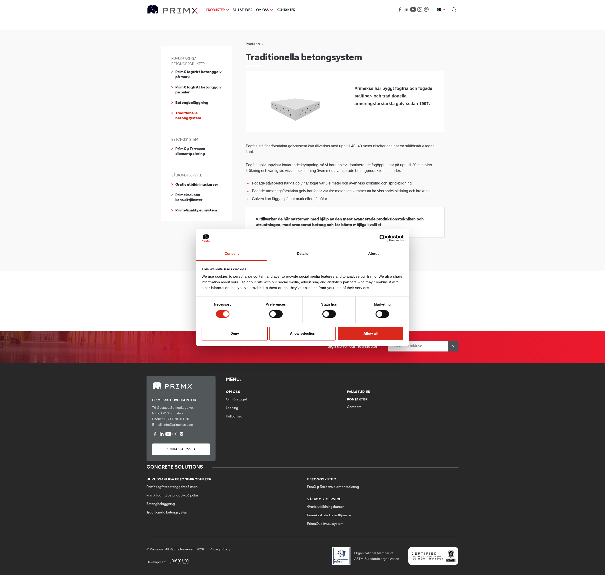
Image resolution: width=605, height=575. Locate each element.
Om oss (262, 10)
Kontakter (286, 10)
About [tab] (373, 254)
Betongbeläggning (191, 102)
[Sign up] (453, 346)
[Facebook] (400, 9)
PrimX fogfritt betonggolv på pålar (198, 90)
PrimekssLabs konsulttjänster (189, 197)
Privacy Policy (220, 549)
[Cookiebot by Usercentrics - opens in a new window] (383, 237)
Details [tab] (302, 254)
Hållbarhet (234, 416)
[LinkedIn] (406, 9)
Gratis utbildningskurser (196, 184)
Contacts (354, 407)
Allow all (370, 334)
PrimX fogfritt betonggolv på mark (198, 74)
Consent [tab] (232, 254)
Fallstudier (242, 10)
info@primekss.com (178, 424)
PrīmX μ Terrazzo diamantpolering (190, 151)
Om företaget (236, 399)
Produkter (215, 10)
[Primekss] (173, 9)
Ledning (232, 408)
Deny (234, 334)
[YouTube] (413, 9)
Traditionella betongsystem (188, 115)
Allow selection (302, 334)
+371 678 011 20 (176, 419)
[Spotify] (426, 9)
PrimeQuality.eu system (196, 210)
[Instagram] (420, 9)
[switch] (276, 314)
